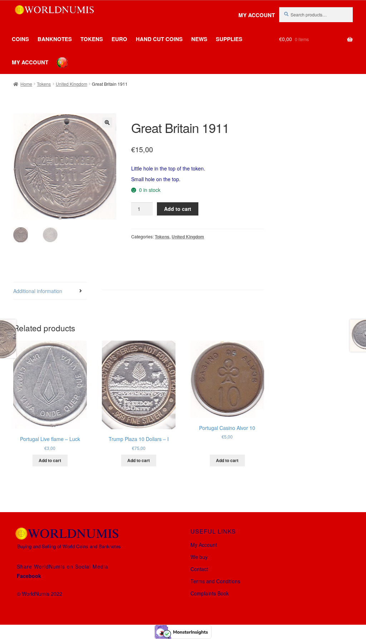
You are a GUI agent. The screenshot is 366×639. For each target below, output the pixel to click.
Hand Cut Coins (159, 39)
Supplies (229, 39)
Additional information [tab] (37, 290)
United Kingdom (71, 84)
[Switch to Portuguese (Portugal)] (56, 57)
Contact (199, 569)
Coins (20, 39)
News (199, 39)
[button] (107, 123)
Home (26, 84)
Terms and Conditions (215, 581)
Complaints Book (210, 593)
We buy (199, 556)
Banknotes (55, 39)
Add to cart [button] (50, 460)
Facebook (29, 575)
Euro (119, 39)
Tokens (91, 39)
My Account (256, 15)
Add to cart (177, 208)
